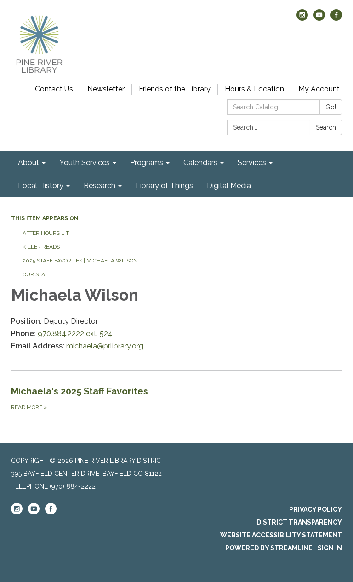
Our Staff (37, 274)
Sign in (330, 548)
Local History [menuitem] (40, 185)
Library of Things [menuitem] (164, 185)
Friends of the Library (175, 89)
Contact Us (54, 89)
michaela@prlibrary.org (104, 346)
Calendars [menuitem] (200, 162)
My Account (319, 89)
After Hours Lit (46, 233)
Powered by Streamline (269, 548)
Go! (330, 107)
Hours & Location (254, 89)
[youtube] (319, 18)
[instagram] (302, 18)
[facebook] (336, 18)
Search (326, 127)
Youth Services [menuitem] (84, 162)
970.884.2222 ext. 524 (75, 333)
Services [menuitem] (252, 162)
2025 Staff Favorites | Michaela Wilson (80, 260)
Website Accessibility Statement (281, 535)
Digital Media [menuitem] (229, 185)
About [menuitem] (28, 162)
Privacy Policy (315, 509)
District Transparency (299, 522)
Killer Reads (41, 247)
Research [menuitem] (99, 185)
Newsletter (106, 89)
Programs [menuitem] (146, 162)
